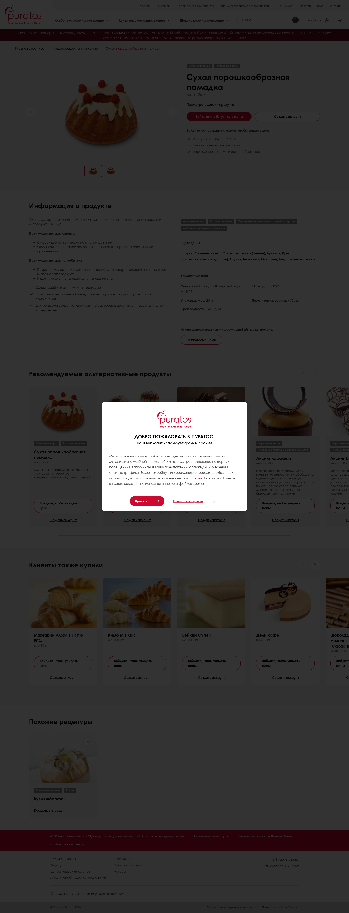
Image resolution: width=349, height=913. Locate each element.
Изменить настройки (188, 501)
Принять (141, 501)
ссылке (196, 478)
